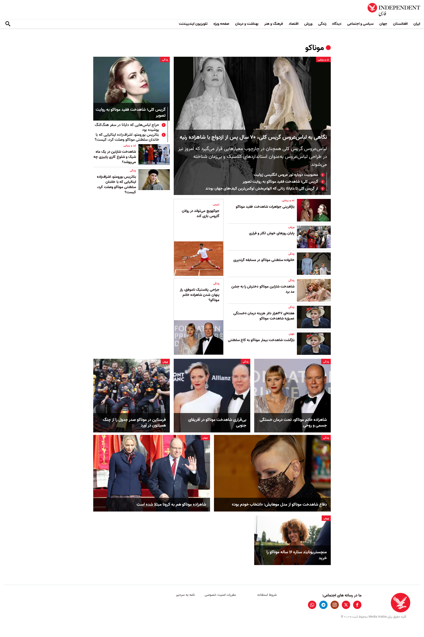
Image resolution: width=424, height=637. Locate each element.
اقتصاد (293, 24)
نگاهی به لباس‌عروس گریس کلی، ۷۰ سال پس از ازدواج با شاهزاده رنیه (253, 137)
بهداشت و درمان (246, 24)
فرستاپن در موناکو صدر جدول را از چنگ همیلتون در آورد (134, 423)
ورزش (308, 24)
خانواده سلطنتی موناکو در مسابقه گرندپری (263, 260)
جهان (383, 24)
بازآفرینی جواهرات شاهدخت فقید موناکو (265, 207)
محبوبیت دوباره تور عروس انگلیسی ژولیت (286, 174)
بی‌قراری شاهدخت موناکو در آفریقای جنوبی (217, 423)
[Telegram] (323, 605)
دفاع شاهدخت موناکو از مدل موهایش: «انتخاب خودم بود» (279, 505)
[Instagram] (335, 605)
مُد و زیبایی (323, 60)
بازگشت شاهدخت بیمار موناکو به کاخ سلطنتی (261, 340)
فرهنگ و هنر (273, 24)
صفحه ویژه (221, 24)
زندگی (322, 24)
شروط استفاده (267, 595)
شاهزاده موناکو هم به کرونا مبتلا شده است (171, 505)
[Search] (8, 24)
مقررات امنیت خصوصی (220, 595)
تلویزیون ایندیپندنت (193, 24)
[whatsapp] (312, 605)
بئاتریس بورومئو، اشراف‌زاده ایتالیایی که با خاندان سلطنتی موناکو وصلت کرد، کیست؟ (127, 137)
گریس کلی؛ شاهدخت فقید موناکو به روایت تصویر (280, 181)
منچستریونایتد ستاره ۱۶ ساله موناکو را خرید (296, 555)
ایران (416, 24)
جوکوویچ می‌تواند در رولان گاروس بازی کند (200, 213)
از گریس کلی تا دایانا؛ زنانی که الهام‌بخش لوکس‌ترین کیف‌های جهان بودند (261, 188)
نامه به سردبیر (185, 595)
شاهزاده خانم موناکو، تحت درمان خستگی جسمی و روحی (293, 423)
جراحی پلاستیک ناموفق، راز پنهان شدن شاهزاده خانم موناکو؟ (199, 295)
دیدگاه (336, 24)
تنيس (216, 204)
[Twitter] (346, 605)
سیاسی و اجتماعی (360, 24)
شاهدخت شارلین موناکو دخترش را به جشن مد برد (262, 289)
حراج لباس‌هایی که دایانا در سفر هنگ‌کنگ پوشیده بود (127, 127)
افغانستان (400, 24)
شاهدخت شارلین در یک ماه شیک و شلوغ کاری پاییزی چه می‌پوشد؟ (114, 157)
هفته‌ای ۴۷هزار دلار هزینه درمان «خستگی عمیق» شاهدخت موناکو (263, 315)
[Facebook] (357, 605)
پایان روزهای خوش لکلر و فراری (271, 233)
